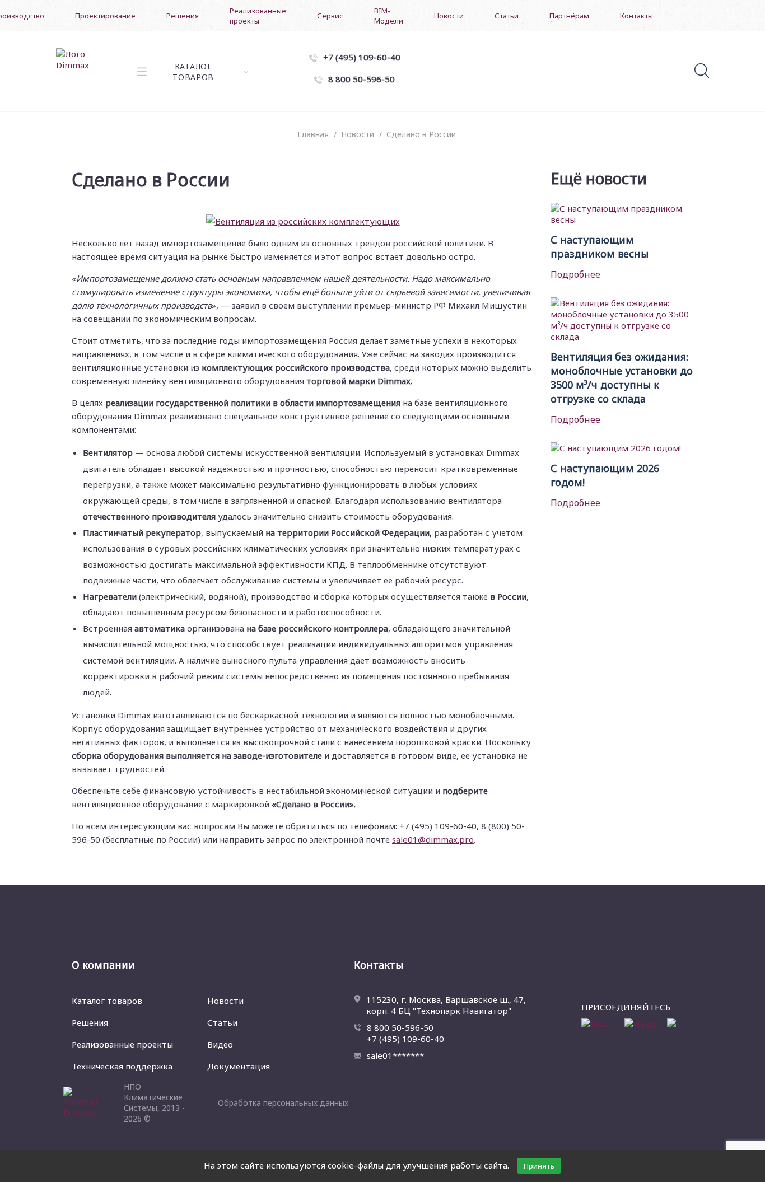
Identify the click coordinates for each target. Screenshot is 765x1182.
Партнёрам (569, 16)
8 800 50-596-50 (400, 1027)
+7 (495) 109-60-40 (405, 1038)
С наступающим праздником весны (600, 246)
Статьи (507, 16)
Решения (182, 16)
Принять (539, 1166)
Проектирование (105, 16)
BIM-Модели (388, 16)
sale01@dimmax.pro (433, 839)
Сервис (330, 16)
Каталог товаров (107, 1000)
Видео (220, 1044)
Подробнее (575, 274)
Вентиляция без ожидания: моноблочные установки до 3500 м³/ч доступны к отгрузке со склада (622, 377)
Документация (238, 1066)
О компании (103, 964)
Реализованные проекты (258, 16)
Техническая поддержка (122, 1066)
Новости (449, 16)
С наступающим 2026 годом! (605, 475)
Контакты (636, 16)
